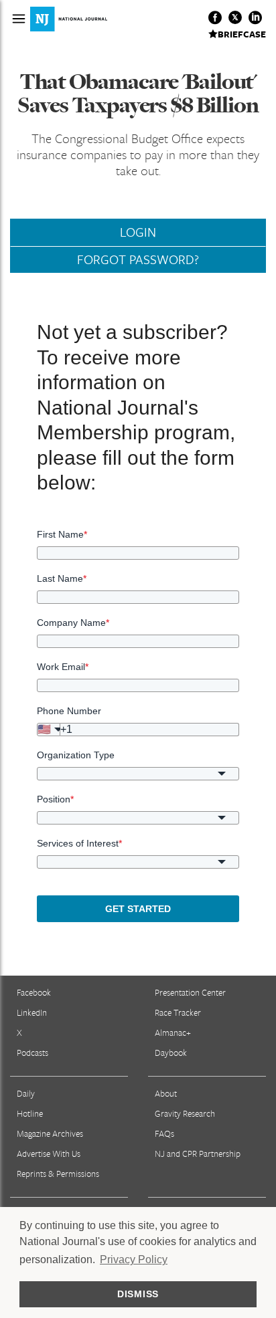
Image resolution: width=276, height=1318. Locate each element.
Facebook (34, 992)
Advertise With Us (48, 1153)
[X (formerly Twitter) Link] (235, 17)
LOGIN (138, 232)
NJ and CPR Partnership (197, 1153)
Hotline (30, 1113)
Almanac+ (173, 1032)
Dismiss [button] (138, 1294)
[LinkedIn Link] (255, 17)
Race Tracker (178, 1012)
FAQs (164, 1133)
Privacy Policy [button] (133, 1259)
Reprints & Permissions (58, 1174)
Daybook (171, 1053)
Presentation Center (190, 992)
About (166, 1093)
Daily (26, 1093)
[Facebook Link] (215, 17)
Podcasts (32, 1053)
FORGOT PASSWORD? (138, 259)
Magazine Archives (50, 1133)
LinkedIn (32, 1012)
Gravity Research (185, 1113)
